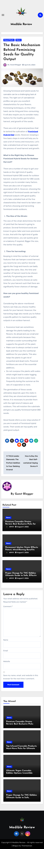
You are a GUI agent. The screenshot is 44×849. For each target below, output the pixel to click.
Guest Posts (9, 40)
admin (11, 527)
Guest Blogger (15, 65)
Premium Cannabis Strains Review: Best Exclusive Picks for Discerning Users (20, 524)
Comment (8, 606)
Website (6, 661)
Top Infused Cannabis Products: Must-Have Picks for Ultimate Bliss (21, 748)
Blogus (16, 846)
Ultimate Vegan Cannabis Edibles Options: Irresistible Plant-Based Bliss (19, 773)
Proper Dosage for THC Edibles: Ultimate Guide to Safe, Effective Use (21, 575)
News (18, 40)
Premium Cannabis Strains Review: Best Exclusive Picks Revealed (19, 724)
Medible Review (21, 24)
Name (5, 640)
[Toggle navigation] (3, 15)
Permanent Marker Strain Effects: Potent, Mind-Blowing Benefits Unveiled (21, 549)
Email (5, 651)
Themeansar (27, 846)
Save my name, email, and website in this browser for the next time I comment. (20, 677)
